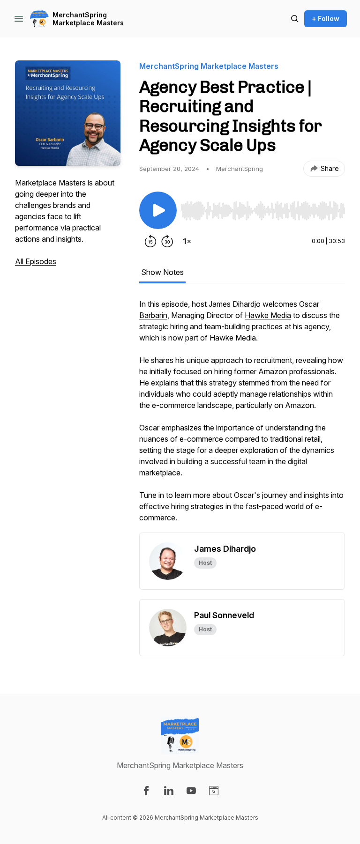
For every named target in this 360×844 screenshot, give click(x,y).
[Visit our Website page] (213, 790)
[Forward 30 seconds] (167, 241)
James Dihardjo (235, 304)
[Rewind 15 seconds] (150, 241)
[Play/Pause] (158, 210)
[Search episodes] (295, 18)
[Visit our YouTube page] (191, 790)
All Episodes (35, 261)
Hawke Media (268, 315)
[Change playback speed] (187, 241)
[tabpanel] (242, 415)
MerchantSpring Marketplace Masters (88, 19)
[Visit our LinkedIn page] (168, 790)
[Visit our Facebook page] (146, 790)
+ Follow (325, 18)
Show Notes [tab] (162, 272)
